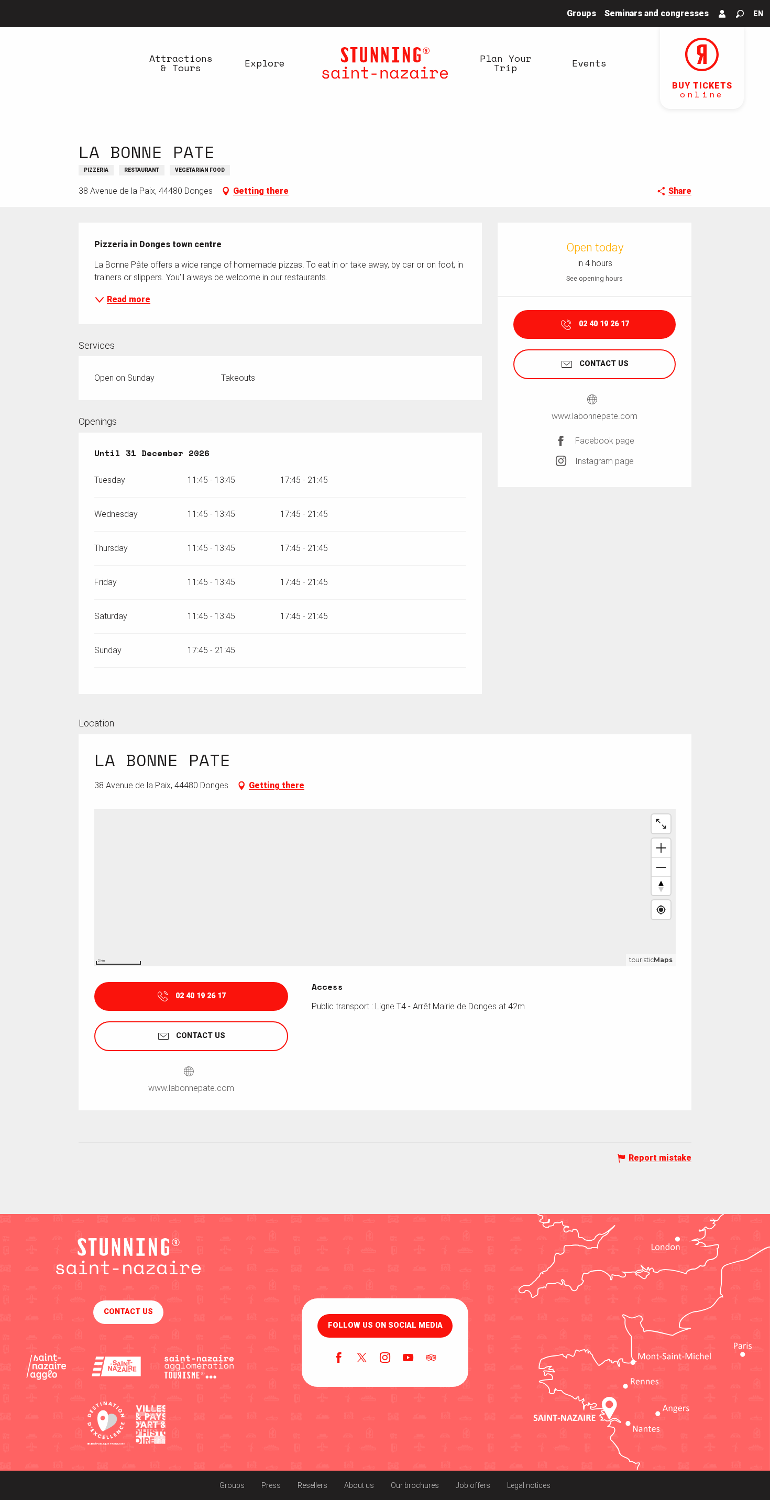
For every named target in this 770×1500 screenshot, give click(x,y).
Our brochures (415, 1485)
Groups (232, 1485)
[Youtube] (408, 1358)
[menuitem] (181, 62)
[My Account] (722, 13)
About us (359, 1485)
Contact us (128, 1311)
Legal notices (529, 1485)
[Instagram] (385, 1358)
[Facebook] (338, 1358)
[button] (740, 14)
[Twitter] (361, 1358)
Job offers (473, 1485)
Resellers (312, 1485)
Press (271, 1485)
